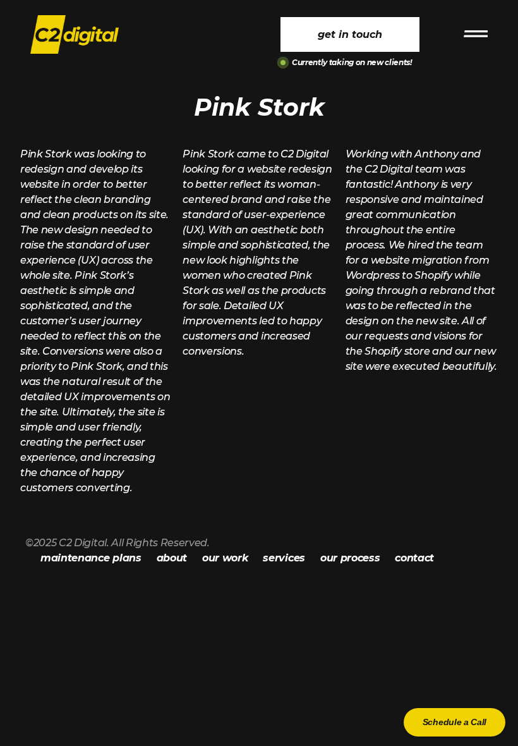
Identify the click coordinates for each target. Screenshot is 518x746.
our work (225, 558)
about (172, 558)
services (283, 558)
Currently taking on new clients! (352, 62)
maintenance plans (91, 558)
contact (414, 558)
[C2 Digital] (84, 34)
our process (350, 558)
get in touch (350, 34)
